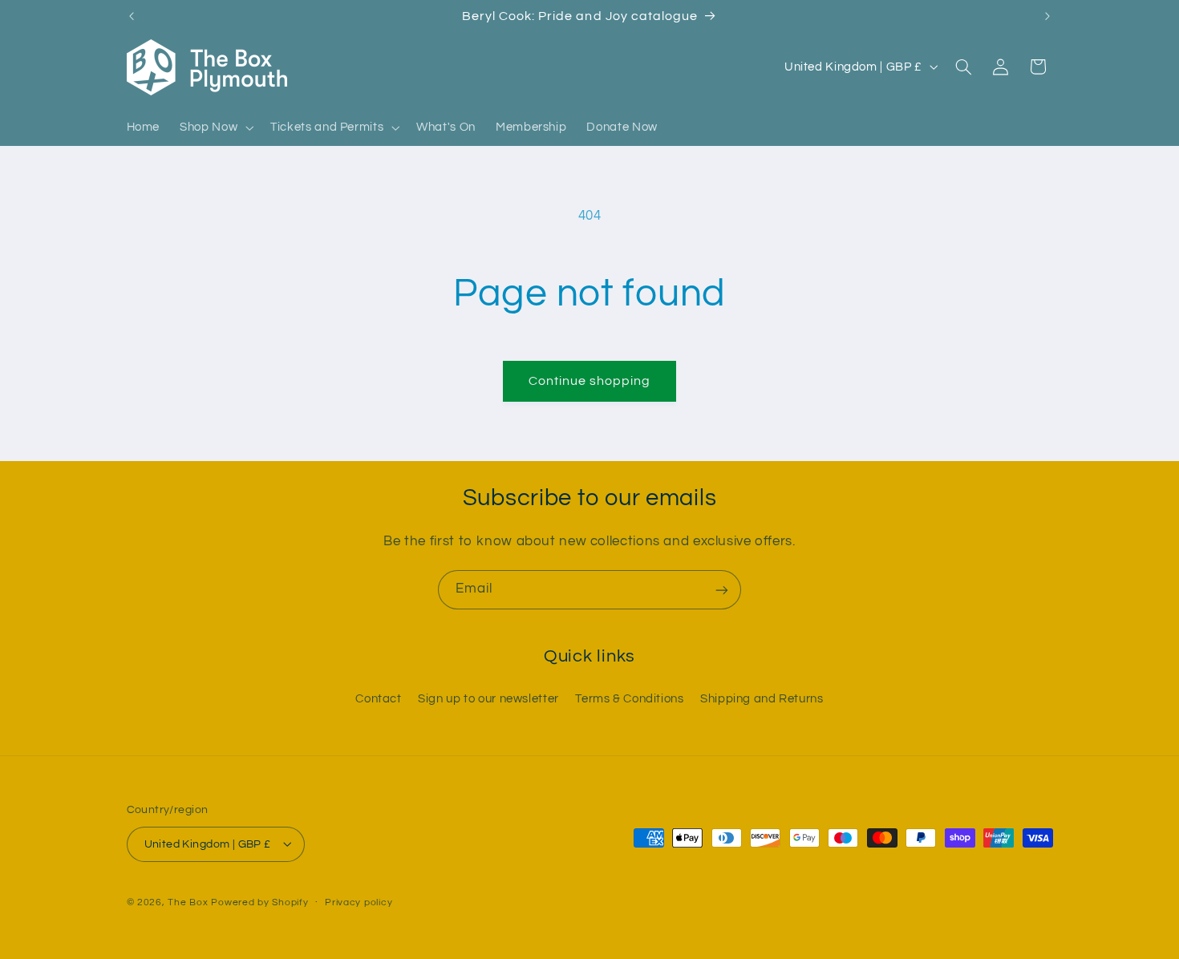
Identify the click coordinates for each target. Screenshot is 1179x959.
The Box (188, 901)
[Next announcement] (1047, 16)
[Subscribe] (721, 589)
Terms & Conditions (629, 698)
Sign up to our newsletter (488, 698)
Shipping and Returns (762, 698)
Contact (378, 698)
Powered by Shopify (259, 901)
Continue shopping (590, 380)
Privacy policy (358, 902)
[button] (215, 127)
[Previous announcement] (131, 16)
